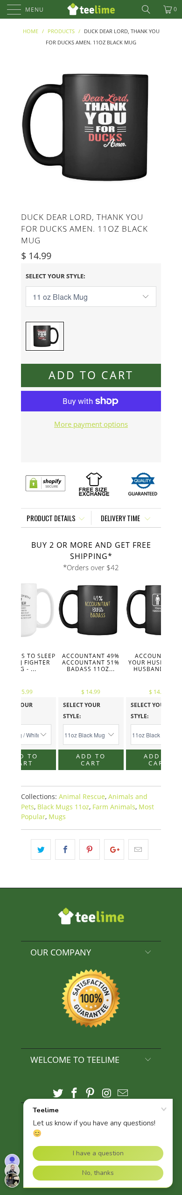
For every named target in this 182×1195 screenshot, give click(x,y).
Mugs (57, 817)
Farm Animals (113, 807)
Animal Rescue (82, 796)
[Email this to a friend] (138, 849)
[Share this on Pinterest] (89, 849)
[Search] (149, 9)
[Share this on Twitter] (41, 849)
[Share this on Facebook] (65, 849)
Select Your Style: (55, 276)
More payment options (91, 424)
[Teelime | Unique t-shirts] (91, 9)
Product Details (51, 518)
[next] (152, 127)
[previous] (30, 127)
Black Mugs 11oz (63, 807)
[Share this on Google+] (114, 849)
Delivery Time (121, 518)
